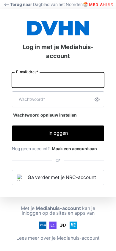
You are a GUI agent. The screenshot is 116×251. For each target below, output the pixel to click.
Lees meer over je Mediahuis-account (58, 238)
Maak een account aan (74, 148)
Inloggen (58, 133)
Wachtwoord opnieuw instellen (45, 115)
